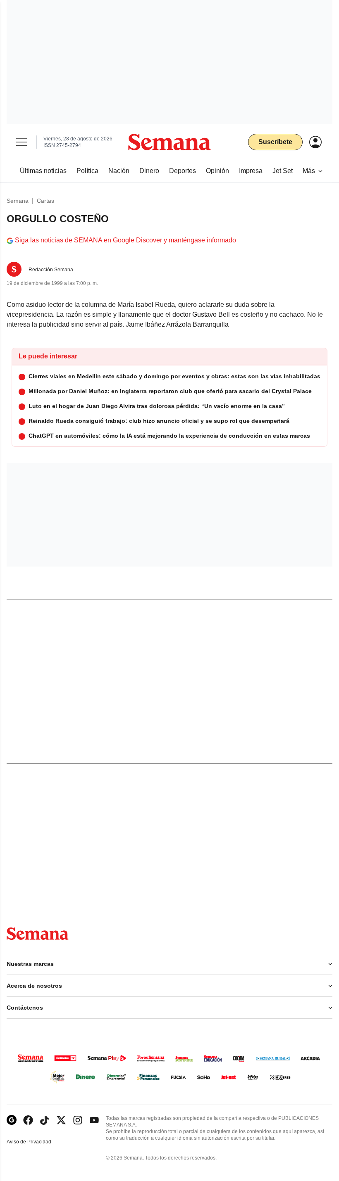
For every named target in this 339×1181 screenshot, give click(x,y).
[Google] (12, 1120)
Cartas (45, 200)
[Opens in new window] (28, 1120)
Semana (18, 200)
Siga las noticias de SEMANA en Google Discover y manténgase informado (125, 240)
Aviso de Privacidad (38, 1142)
